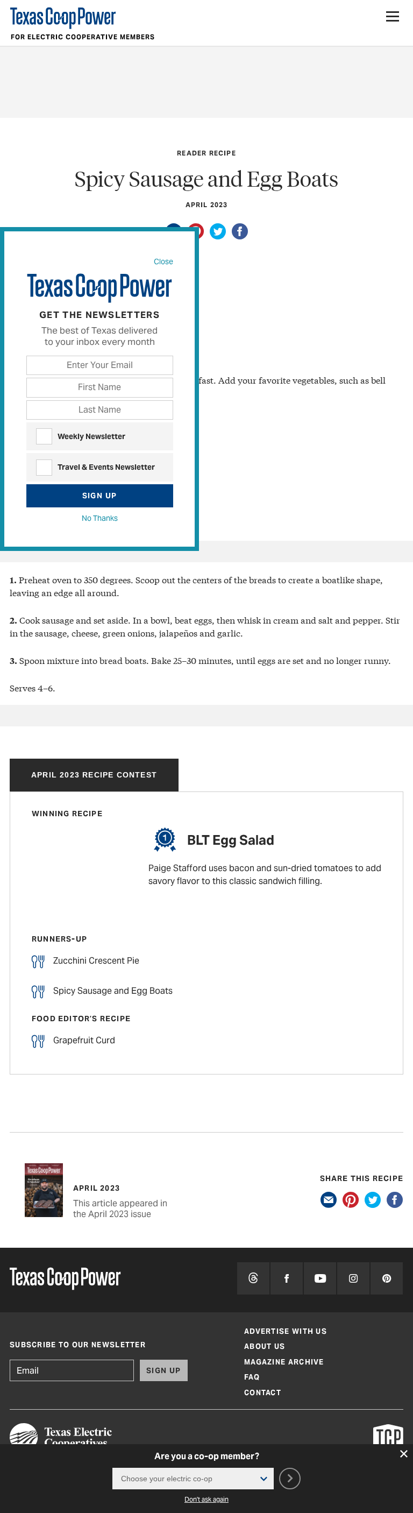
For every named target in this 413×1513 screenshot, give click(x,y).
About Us (264, 1346)
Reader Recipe (206, 153)
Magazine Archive (284, 1362)
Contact (262, 1392)
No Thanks (100, 518)
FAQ (252, 1377)
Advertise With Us (285, 1331)
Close (163, 261)
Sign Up (99, 495)
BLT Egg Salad (230, 840)
